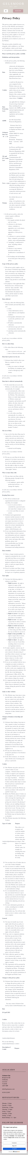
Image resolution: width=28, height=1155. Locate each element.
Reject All (14, 1145)
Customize (14, 1142)
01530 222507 (6, 1092)
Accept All (14, 1148)
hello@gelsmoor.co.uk (8, 1089)
